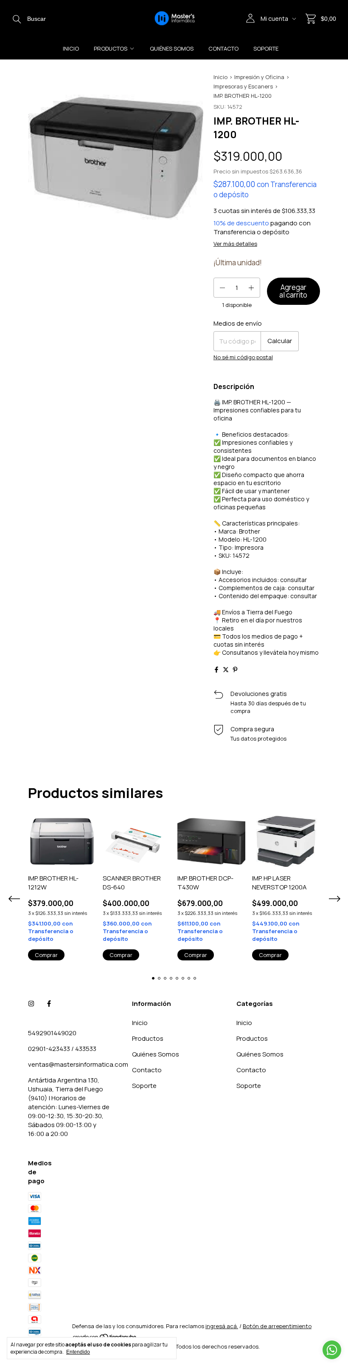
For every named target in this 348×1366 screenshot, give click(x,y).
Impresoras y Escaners (243, 86)
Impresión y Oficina (259, 77)
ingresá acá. (221, 1326)
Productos (110, 48)
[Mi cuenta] (250, 18)
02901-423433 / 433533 (62, 1048)
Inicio (71, 48)
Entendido (78, 1352)
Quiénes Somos (172, 48)
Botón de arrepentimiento (277, 1326)
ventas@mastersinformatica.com (78, 1064)
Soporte (265, 48)
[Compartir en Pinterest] (235, 670)
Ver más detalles (235, 243)
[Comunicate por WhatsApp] (332, 1349)
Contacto (223, 48)
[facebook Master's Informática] (49, 1003)
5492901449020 (52, 1032)
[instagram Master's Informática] (31, 1003)
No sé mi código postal (243, 357)
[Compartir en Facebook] (216, 670)
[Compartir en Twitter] (226, 670)
